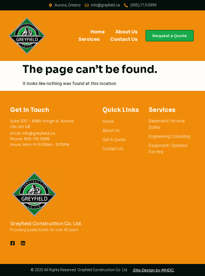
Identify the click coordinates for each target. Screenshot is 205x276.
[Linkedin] (23, 243)
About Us (126, 32)
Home (97, 32)
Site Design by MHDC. (153, 270)
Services (89, 39)
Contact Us (123, 39)
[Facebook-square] (12, 243)
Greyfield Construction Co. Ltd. (46, 224)
